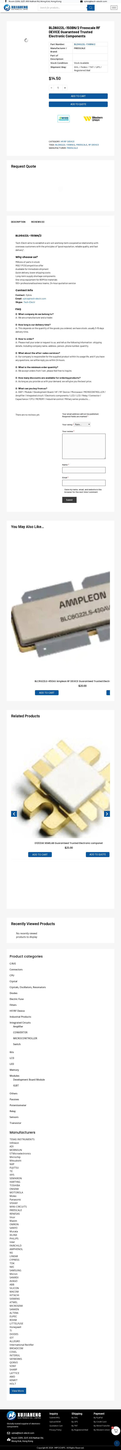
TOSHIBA (15, 1185)
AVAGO (13, 1281)
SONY (13, 1366)
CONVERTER (20, 1032)
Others (13, 1093)
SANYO (13, 1228)
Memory (14, 1069)
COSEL (13, 1351)
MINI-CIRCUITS (18, 1206)
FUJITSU (14, 1167)
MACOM (14, 1291)
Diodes (13, 993)
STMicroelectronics (20, 1153)
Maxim (13, 1220)
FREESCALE (79, 48)
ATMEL (14, 1302)
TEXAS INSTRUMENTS (22, 1139)
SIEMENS (15, 1298)
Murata (14, 1231)
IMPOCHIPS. (60, 1448)
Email (65, 477)
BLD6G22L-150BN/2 (65, 144)
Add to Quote (98, 854)
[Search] (91, 8)
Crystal (13, 981)
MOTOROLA (16, 1192)
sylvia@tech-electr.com (34, 298)
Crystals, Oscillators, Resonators (28, 987)
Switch (17, 1044)
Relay (13, 1111)
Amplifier (18, 1026)
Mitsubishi (15, 1160)
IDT (12, 1337)
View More (18, 1390)
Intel (12, 1242)
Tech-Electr (29, 302)
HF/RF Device (67, 141)
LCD (12, 1058)
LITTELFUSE (16, 1323)
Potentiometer (18, 1105)
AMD (12, 1376)
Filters (13, 1005)
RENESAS (15, 1213)
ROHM (13, 1320)
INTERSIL (15, 1355)
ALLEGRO (15, 1341)
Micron (13, 1274)
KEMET (14, 1380)
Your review (68, 431)
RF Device (93, 144)
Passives (14, 1099)
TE (11, 1171)
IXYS (12, 1174)
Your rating (68, 424)
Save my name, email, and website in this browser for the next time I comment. (83, 490)
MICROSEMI (16, 1305)
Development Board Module (29, 1079)
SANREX (14, 1277)
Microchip (15, 1157)
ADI (12, 1146)
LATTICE (14, 1373)
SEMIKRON (16, 1178)
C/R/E (13, 963)
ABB (12, 1284)
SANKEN (14, 1309)
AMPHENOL (16, 1249)
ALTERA (14, 1313)
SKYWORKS (16, 1359)
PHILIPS (14, 1238)
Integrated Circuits (20, 1022)
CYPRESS (14, 1259)
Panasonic (15, 1199)
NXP (12, 1164)
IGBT (16, 1085)
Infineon (14, 1143)
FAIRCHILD (16, 1245)
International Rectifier (22, 1344)
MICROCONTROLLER (25, 1038)
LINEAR (14, 1256)
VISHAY (14, 1203)
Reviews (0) (37, 221)
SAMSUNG (15, 1270)
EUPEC (13, 1316)
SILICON (14, 1288)
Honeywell (15, 1327)
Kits (12, 1052)
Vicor (12, 1217)
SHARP (13, 1369)
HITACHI (14, 1295)
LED (12, 1064)
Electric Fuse (17, 999)
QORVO (14, 1362)
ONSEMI (14, 1189)
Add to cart (78, 96)
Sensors (14, 1117)
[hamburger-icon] (114, 7)
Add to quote (78, 104)
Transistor (15, 1123)
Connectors (16, 969)
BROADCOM (16, 1348)
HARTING (15, 1181)
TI (11, 1330)
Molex (13, 1196)
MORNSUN (16, 1150)
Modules (14, 1075)
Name (65, 464)
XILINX (13, 1235)
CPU (12, 975)
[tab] (21, 223)
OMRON (14, 1224)
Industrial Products (20, 1016)
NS (11, 1252)
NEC (12, 1266)
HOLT (13, 1383)
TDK (12, 1263)
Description (18, 221)
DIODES (14, 1334)
